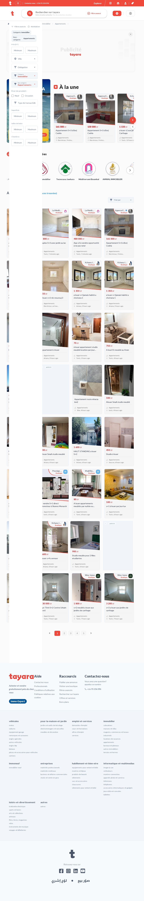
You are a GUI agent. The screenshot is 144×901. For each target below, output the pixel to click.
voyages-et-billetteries (17, 830)
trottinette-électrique (17, 806)
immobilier (109, 721)
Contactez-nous (41, 682)
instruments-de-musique (18, 827)
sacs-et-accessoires (79, 781)
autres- (43, 806)
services (75, 735)
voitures (12, 729)
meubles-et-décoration (49, 732)
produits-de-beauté (79, 774)
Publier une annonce (68, 682)
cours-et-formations (79, 729)
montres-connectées (112, 774)
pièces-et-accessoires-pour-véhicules (23, 752)
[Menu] (18, 3)
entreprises (46, 763)
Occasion (29, 95)
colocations (108, 725)
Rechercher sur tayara (69, 694)
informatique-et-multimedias (119, 763)
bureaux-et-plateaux (111, 746)
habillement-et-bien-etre (85, 763)
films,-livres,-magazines (18, 820)
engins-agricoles (15, 739)
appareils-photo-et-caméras (114, 778)
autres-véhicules (15, 742)
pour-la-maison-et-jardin (53, 721)
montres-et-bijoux (79, 771)
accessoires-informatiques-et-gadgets (118, 788)
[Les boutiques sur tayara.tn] (110, 3)
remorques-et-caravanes (18, 735)
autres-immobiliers (111, 749)
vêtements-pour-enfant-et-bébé (84, 788)
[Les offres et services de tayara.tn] (132, 3)
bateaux (12, 749)
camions (12, 756)
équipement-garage (16, 732)
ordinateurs (108, 771)
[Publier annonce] (117, 13)
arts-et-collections (16, 813)
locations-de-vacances (112, 739)
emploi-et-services (82, 721)
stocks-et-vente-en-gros (49, 778)
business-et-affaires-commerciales (53, 774)
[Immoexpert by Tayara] (118, 3)
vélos (11, 823)
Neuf (17, 95)
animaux (12, 817)
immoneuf (14, 763)
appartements (109, 742)
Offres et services (67, 698)
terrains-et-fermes (111, 752)
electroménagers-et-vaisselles (52, 729)
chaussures (76, 784)
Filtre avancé (96, 13)
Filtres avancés (65, 690)
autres (43, 802)
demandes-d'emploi (79, 725)
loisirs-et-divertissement (22, 802)
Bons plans (64, 702)
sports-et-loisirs (15, 810)
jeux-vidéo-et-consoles (112, 791)
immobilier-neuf (15, 768)
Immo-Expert (18, 701)
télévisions (108, 781)
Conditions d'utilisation (44, 690)
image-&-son (108, 768)
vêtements (76, 778)
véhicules (14, 721)
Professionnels (40, 686)
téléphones (108, 784)
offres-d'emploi (78, 732)
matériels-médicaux (48, 771)
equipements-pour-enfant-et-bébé (85, 768)
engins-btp (13, 746)
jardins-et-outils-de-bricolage (51, 725)
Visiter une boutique (68, 686)
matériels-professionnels (50, 768)
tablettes (107, 795)
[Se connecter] (130, 13)
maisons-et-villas (110, 729)
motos (11, 725)
